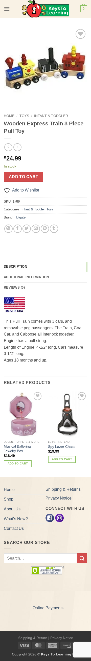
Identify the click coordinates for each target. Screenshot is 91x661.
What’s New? (16, 519)
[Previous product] (17, 147)
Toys (24, 116)
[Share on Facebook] (17, 229)
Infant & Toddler (51, 116)
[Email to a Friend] (36, 229)
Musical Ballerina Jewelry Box (17, 449)
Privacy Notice (59, 498)
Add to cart (23, 177)
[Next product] (8, 147)
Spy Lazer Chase (62, 447)
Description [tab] (15, 266)
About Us (12, 509)
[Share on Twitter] (26, 229)
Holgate (20, 217)
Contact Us (14, 528)
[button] (7, 9)
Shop (8, 499)
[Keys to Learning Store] (45, 9)
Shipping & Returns (63, 489)
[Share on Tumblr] (54, 229)
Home (9, 116)
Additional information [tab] (26, 277)
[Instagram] (59, 517)
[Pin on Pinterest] (45, 229)
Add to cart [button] (18, 463)
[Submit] (82, 558)
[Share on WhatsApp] (8, 229)
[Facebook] (50, 517)
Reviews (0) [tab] (14, 287)
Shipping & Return (32, 638)
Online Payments (48, 608)
